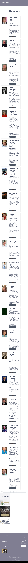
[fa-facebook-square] (5, 546)
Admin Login (18, 560)
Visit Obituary (12, 36)
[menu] (26, 2)
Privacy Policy (10, 560)
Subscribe (5, 502)
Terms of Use (14, 560)
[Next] (25, 492)
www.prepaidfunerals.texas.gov (16, 557)
